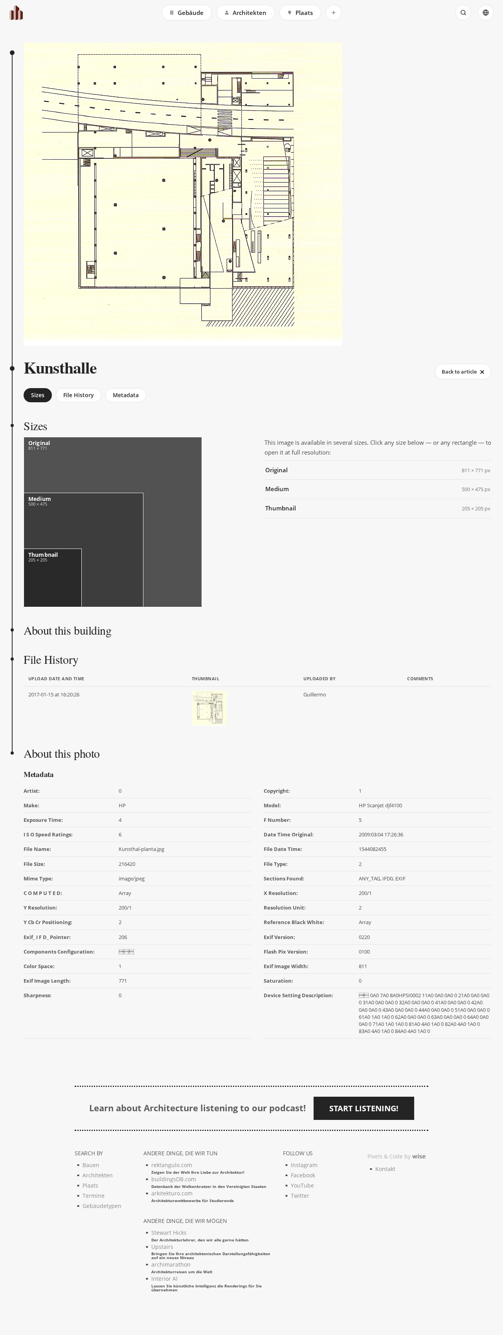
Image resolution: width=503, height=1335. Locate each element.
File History (78, 395)
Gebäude (191, 13)
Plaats (304, 13)
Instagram (304, 1165)
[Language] (486, 12)
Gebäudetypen (102, 1206)
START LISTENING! (363, 1108)
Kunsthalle (60, 367)
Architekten (249, 13)
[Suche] (463, 12)
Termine (94, 1195)
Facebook (303, 1175)
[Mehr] (333, 12)
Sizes (37, 395)
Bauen (91, 1165)
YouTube (302, 1185)
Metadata (126, 395)
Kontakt (385, 1169)
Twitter (300, 1195)
